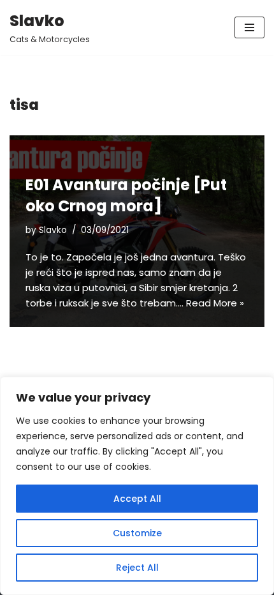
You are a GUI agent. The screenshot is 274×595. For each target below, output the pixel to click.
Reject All (137, 567)
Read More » (215, 303)
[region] (137, 486)
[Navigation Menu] (249, 27)
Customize (137, 533)
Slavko (53, 230)
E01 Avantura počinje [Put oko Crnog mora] (126, 195)
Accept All (137, 498)
